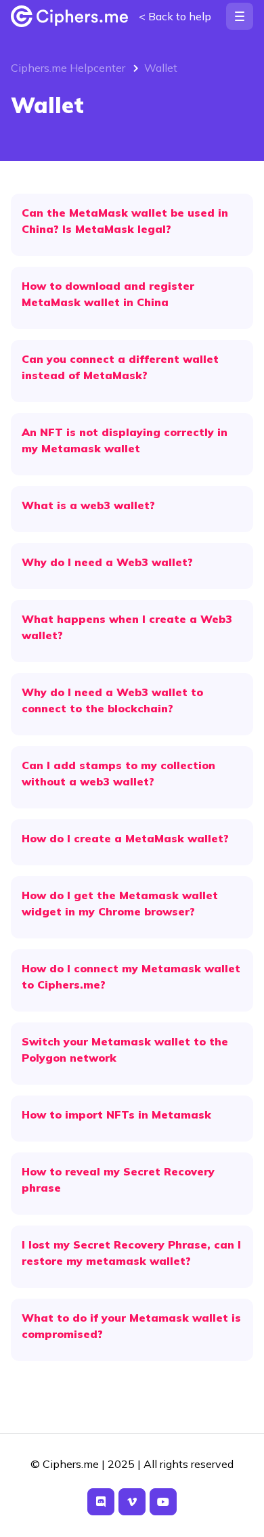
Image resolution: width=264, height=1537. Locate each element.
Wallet (160, 67)
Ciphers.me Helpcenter (68, 67)
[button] (239, 16)
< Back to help (175, 16)
